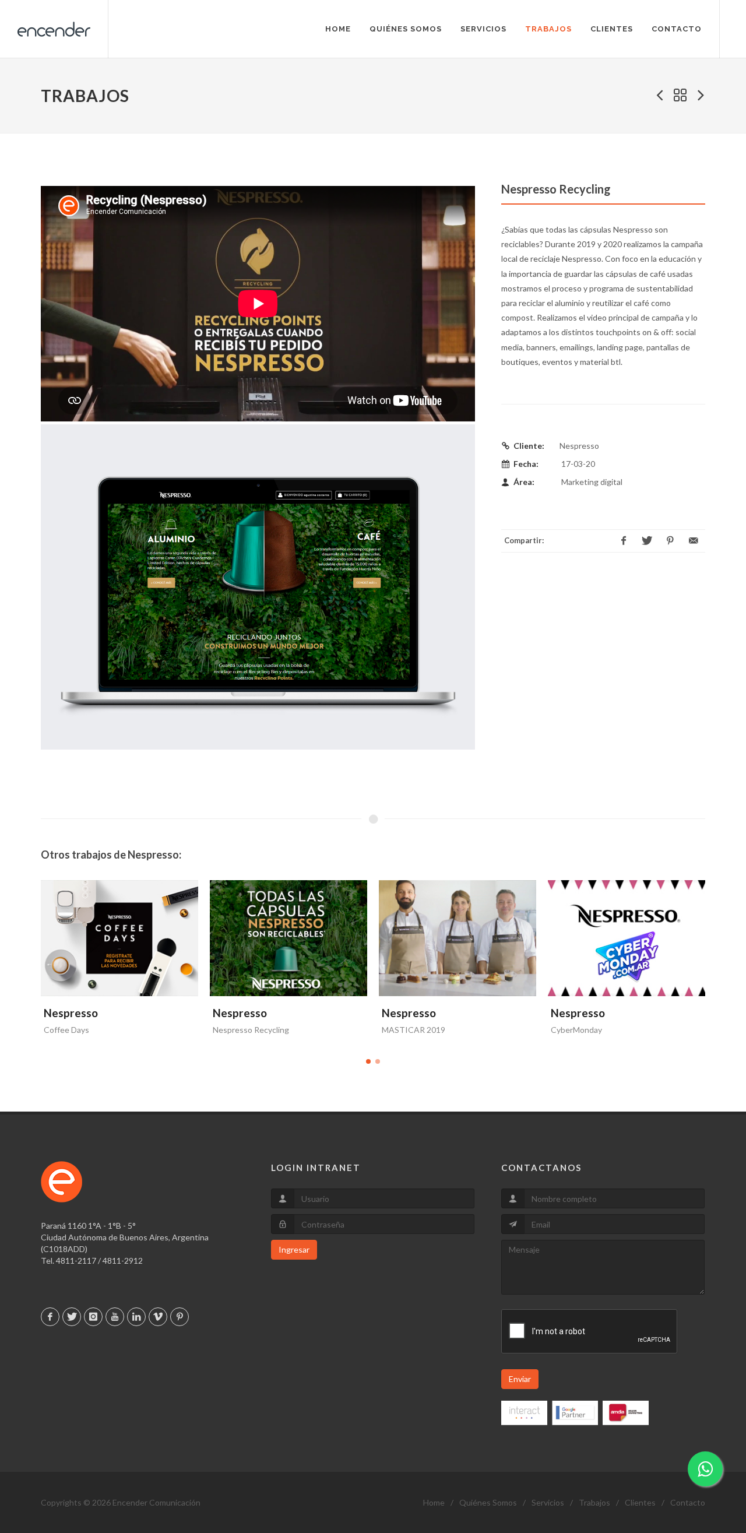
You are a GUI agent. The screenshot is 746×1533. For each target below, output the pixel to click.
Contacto (687, 1502)
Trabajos (594, 1502)
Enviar (520, 1379)
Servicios (548, 1502)
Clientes (640, 1502)
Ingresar (294, 1249)
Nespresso (71, 1012)
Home (434, 1502)
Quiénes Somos (488, 1502)
